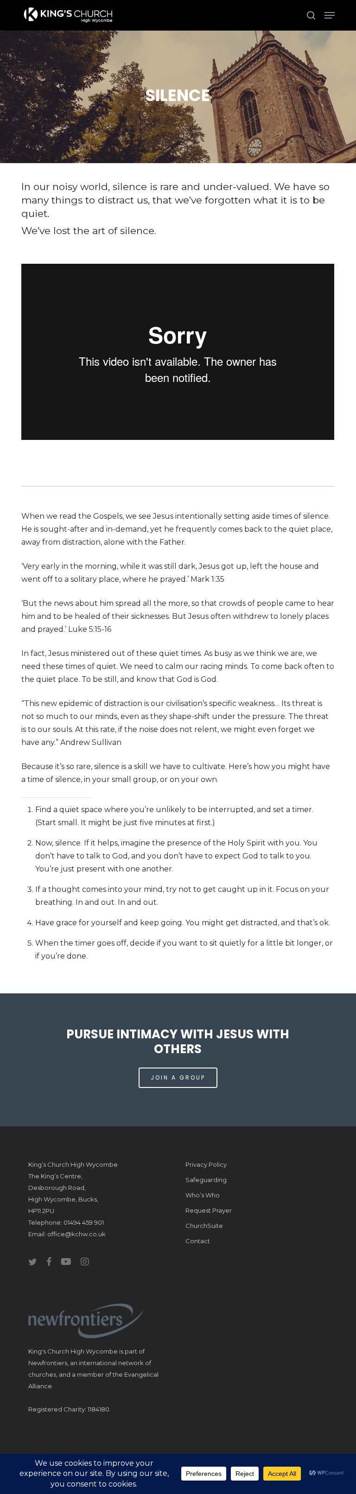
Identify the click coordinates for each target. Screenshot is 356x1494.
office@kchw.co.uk (76, 1234)
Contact (197, 1241)
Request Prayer (208, 1210)
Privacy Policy (206, 1164)
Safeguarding (206, 1179)
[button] (329, 15)
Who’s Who (202, 1195)
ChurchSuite (204, 1225)
